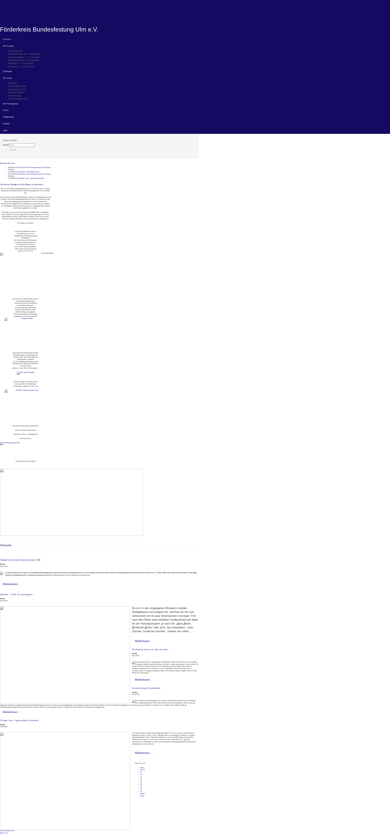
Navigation (3, 35)
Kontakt (6, 124)
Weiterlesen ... (12, 584)
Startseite (7, 39)
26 (141, 787)
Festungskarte (15, 51)
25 (141, 785)
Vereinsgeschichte (17, 86)
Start (141, 768)
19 (141, 772)
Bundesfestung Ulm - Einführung (24, 54)
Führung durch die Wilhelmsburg (28, 172)
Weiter (142, 794)
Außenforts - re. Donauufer (21, 66)
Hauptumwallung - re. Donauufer (24, 57)
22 (141, 778)
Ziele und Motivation (18, 98)
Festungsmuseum (17, 89)
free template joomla (7, 831)
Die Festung (8, 46)
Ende (142, 796)
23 (141, 781)
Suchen (6, 145)
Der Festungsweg (10, 104)
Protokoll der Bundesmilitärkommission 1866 (20, 560)
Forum (6, 110)
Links (5, 130)
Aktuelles (12, 83)
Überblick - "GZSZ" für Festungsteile (16, 594)
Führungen (7, 71)
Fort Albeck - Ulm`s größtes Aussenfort (30, 178)
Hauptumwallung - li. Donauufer (23, 60)
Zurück (142, 770)
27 (141, 789)
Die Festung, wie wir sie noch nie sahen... (151, 649)
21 (141, 776)
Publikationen (8, 117)
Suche (5, 15)
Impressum (7, 22)
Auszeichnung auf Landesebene (146, 688)
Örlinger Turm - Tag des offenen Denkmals (19, 720)
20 (141, 774)
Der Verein (7, 78)
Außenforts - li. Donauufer (21, 63)
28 (141, 791)
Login (5, 9)
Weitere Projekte (16, 92)
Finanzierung (14, 95)
